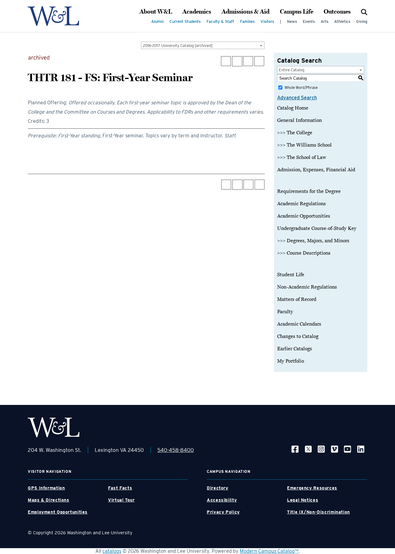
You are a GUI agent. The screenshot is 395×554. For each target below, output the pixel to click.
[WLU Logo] (53, 16)
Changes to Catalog (297, 336)
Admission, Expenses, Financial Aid (316, 170)
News (292, 21)
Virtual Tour (121, 500)
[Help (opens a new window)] (259, 61)
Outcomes (337, 11)
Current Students (185, 21)
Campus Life (296, 11)
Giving (361, 21)
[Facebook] (295, 449)
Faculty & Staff (220, 21)
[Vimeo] (335, 449)
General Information (299, 120)
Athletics (342, 21)
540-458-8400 (175, 450)
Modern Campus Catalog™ (269, 551)
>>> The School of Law (301, 157)
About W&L (155, 11)
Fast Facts (120, 487)
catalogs (111, 551)
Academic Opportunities (303, 216)
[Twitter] (308, 449)
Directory (217, 487)
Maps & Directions (48, 500)
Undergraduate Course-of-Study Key (316, 228)
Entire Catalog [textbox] (291, 70)
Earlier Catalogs (294, 349)
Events (309, 21)
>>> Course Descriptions (304, 253)
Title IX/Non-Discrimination (318, 512)
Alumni (157, 21)
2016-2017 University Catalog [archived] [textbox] (178, 45)
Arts (324, 21)
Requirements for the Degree (309, 191)
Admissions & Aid (245, 11)
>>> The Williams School (304, 145)
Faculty (285, 312)
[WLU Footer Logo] (54, 427)
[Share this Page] (237, 61)
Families (247, 21)
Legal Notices (302, 500)
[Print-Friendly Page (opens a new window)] (248, 61)
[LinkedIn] (361, 449)
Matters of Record (296, 299)
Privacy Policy (223, 512)
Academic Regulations (301, 204)
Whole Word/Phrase (301, 87)
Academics (196, 11)
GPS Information (46, 487)
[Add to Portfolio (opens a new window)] (226, 61)
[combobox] (202, 45)
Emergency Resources (312, 487)
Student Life (290, 275)
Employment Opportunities (58, 512)
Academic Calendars (299, 324)
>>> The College (294, 133)
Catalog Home (292, 108)
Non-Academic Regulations (307, 287)
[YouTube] (347, 449)
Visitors (267, 21)
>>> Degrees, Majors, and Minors (313, 241)
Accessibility (222, 500)
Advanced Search (297, 98)
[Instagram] (321, 449)
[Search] (364, 11)
